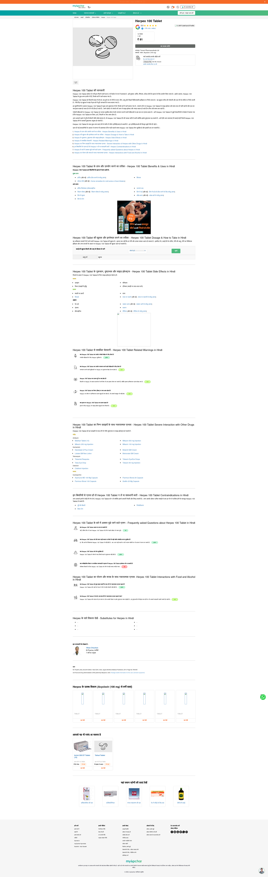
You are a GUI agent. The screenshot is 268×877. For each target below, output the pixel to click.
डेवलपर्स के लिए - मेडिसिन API (129, 852)
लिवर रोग (80, 509)
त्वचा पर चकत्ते (127, 297)
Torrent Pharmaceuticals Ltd (149, 50)
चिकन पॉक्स (81, 191)
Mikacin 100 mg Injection (132, 444)
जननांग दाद (140, 188)
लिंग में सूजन (81, 195)
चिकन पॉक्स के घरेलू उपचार (99, 191)
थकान (124, 307)
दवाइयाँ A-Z (121, 13)
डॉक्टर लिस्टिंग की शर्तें (152, 832)
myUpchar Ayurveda (80, 843)
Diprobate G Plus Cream (84, 450)
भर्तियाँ (75, 838)
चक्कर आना (126, 304)
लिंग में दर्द (139, 191)
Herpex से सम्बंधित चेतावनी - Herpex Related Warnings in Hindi (96, 140)
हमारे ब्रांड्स (107, 13)
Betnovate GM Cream (131, 453)
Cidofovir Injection (81, 468)
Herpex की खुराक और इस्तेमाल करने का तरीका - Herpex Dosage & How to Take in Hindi (104, 134)
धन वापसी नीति (101, 835)
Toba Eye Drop (80, 463)
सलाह (74, 13)
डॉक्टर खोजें (125, 843)
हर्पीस (79, 177)
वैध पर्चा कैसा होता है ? (149, 59)
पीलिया (125, 311)
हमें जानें (76, 825)
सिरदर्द (77, 297)
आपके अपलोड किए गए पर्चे (150, 64)
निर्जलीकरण (140, 505)
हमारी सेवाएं (125, 825)
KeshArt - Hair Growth (80, 846)
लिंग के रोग (80, 199)
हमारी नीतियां (101, 825)
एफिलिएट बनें (125, 855)
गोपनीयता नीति (101, 829)
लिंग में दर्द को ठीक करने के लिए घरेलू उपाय (162, 191)
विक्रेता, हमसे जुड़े (126, 846)
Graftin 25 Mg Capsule (131, 481)
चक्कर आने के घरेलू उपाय (144, 304)
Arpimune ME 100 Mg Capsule (86, 477)
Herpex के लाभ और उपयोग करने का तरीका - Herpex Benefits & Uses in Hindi (100, 131)
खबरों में (76, 832)
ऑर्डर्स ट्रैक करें (125, 835)
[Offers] (168, 7)
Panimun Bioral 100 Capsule (85, 481)
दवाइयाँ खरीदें (125, 829)
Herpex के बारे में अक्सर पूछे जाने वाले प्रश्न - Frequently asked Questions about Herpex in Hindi (107, 149)
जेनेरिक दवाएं (125, 838)
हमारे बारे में (76, 829)
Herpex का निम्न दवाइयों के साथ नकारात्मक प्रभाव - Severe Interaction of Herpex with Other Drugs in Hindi (110, 143)
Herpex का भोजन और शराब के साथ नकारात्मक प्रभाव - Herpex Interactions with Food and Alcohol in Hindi (110, 152)
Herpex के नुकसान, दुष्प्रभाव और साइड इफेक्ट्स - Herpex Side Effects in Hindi (100, 137)
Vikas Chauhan (92, 647)
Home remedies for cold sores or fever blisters (108, 181)
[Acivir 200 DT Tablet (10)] (83, 746)
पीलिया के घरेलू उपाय (139, 311)
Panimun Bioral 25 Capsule (133, 477)
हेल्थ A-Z (136, 13)
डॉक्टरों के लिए (150, 825)
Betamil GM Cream (130, 450)
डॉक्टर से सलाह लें (126, 832)
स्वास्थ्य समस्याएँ (89, 13)
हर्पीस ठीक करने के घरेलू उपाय (96, 177)
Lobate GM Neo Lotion (83, 453)
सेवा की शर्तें (101, 832)
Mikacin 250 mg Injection (84, 444)
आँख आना (140, 195)
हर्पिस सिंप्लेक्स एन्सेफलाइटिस (86, 188)
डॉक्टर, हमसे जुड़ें (150, 829)
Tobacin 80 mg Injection (131, 463)
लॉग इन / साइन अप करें (186, 13)
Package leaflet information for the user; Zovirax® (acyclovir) (128, 672)
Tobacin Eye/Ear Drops (131, 459)
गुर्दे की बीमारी (81, 505)
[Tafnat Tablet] (103, 746)
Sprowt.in (77, 840)
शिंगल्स (139, 177)
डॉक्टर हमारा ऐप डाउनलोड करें (153, 835)
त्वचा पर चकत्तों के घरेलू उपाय (147, 297)
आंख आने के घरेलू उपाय (156, 195)
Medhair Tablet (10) (82, 440)
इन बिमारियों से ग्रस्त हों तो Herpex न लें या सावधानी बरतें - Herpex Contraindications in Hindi (105, 146)
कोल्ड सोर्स (80, 181)
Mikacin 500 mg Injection (132, 440)
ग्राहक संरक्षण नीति (102, 838)
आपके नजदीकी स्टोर (127, 840)
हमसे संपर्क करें (77, 835)
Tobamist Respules (82, 459)
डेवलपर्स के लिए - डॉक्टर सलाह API (130, 849)
